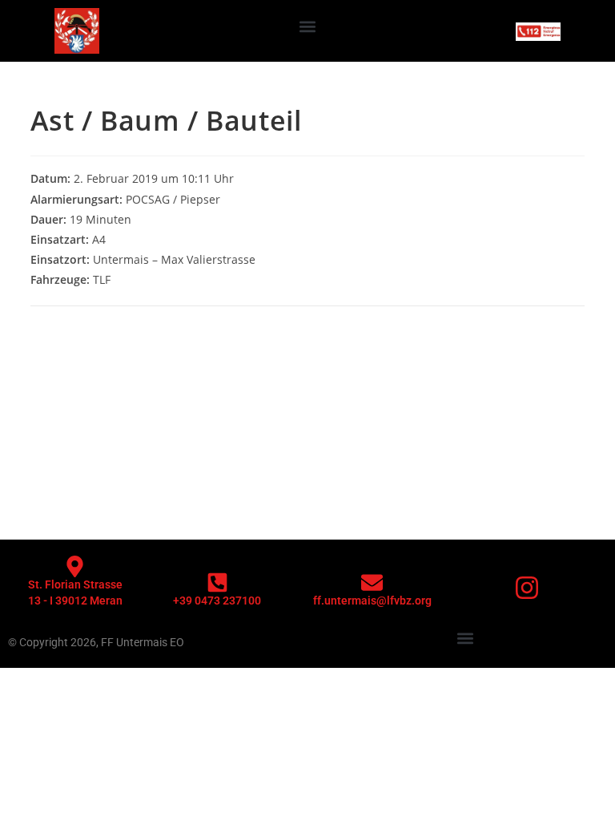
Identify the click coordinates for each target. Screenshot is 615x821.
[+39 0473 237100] (217, 582)
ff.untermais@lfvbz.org (372, 600)
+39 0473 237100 (217, 600)
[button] (308, 27)
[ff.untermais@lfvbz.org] (372, 582)
